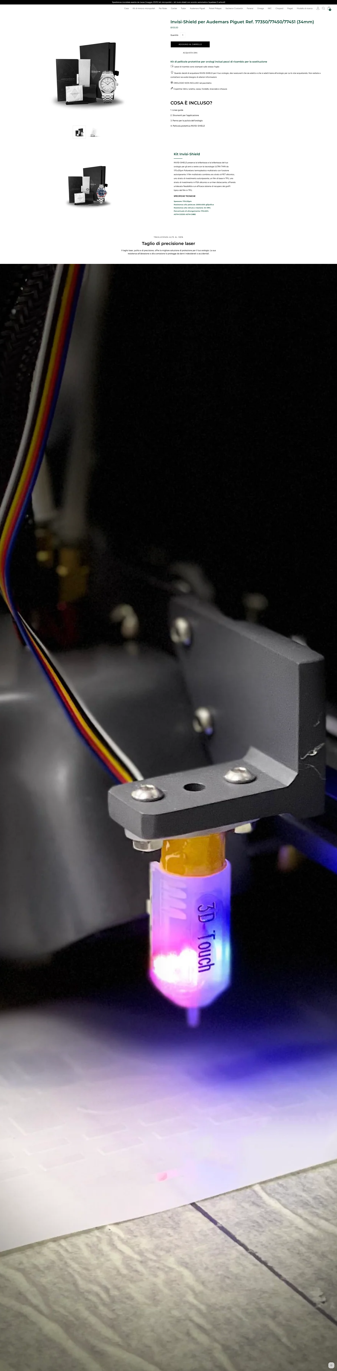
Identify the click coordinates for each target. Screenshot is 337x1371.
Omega (260, 8)
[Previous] (13, 71)
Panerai (250, 8)
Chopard (279, 8)
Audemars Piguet (197, 8)
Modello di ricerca (305, 8)
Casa (126, 8)
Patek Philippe (215, 8)
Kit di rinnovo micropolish (144, 8)
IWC (270, 8)
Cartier (174, 8)
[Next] (160, 71)
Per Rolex (163, 8)
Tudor (183, 8)
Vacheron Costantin (234, 8)
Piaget (290, 8)
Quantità (174, 35)
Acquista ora (190, 53)
